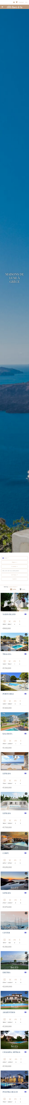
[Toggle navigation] (2, 7)
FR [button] (26, 2)
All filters (14, 575)
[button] (12, 586)
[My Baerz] (14, 2)
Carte (23, 589)
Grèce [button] (6, 558)
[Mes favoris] (16, 2)
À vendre (13, 566)
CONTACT (21, 2)
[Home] (14, 6)
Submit (15, 579)
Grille (14, 589)
